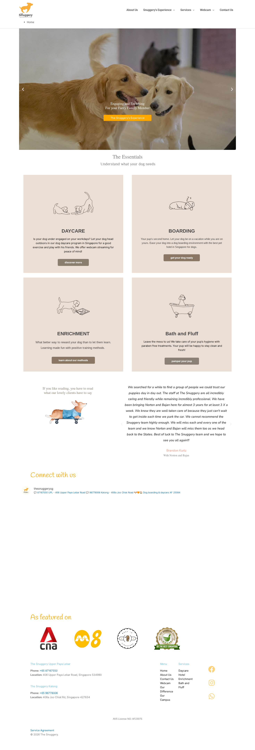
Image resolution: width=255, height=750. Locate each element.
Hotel (181, 674)
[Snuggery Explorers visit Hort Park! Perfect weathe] (127, 560)
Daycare (183, 670)
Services (185, 10)
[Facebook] (211, 669)
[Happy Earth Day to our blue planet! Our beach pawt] (199, 560)
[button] (23, 89)
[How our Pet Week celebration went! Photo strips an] (199, 518)
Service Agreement (42, 730)
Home (163, 670)
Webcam (205, 10)
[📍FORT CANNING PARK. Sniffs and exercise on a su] (127, 518)
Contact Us (167, 679)
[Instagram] (211, 683)
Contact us (226, 10)
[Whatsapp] (211, 696)
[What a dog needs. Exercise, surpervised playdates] (55, 603)
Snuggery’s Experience (157, 10)
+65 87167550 (48, 670)
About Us (165, 674)
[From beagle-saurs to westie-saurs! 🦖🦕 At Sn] (127, 603)
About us (132, 10)
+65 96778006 (49, 693)
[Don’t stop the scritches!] (55, 560)
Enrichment (185, 679)
